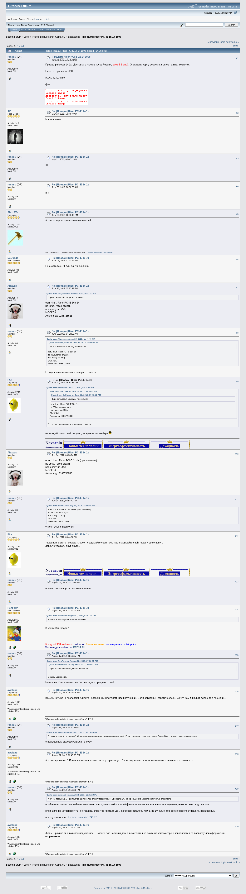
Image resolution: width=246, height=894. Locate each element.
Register (50, 30)
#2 (237, 113)
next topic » (232, 42)
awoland (12, 690)
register (47, 19)
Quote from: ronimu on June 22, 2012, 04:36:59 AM (70, 388)
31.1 (43, 25)
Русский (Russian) (42, 36)
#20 (237, 826)
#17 (237, 726)
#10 (237, 454)
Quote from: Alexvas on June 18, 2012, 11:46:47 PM (71, 339)
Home (14, 30)
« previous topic (216, 42)
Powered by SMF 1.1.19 (105, 888)
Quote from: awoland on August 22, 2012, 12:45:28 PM (72, 795)
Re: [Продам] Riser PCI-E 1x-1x (70, 111)
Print (235, 46)
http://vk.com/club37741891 (82, 817)
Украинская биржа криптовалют (100, 252)
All (22, 46)
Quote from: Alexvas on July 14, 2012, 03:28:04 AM (71, 505)
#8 (237, 333)
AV (9, 111)
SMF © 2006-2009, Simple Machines (135, 888)
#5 (237, 214)
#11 (237, 499)
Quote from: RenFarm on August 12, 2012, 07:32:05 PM (72, 661)
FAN (9, 380)
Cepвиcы (60, 36)
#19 (237, 789)
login (37, 19)
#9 (237, 381)
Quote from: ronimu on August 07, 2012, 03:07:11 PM (71, 615)
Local (27, 36)
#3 (237, 158)
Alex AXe (12, 212)
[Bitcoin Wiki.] (14, 718)
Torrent (49, 25)
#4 (237, 186)
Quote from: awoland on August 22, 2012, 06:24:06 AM (72, 732)
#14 (237, 609)
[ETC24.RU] (14, 647)
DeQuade (12, 257)
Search (32, 30)
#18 (237, 754)
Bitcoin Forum (13, 36)
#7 (237, 287)
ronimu (11, 56)
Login (40, 30)
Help (23, 30)
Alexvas (12, 285)
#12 (237, 536)
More (60, 30)
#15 (237, 655)
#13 (237, 582)
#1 (237, 58)
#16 (237, 691)
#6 (237, 259)
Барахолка (74, 36)
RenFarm (12, 607)
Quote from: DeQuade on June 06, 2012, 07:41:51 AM (71, 293)
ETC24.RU (79, 647)
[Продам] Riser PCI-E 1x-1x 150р (101, 36)
